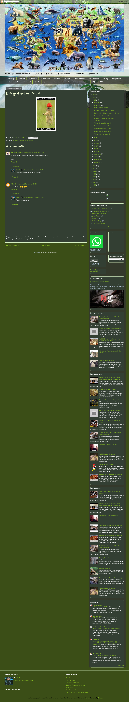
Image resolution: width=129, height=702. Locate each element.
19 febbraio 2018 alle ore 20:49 (33, 170)
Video (94, 82)
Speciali (66, 82)
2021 (94, 171)
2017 (94, 97)
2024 (94, 179)
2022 (94, 174)
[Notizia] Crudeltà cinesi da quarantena (111, 558)
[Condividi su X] (33, 138)
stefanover (97, 216)
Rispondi (14, 162)
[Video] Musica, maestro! (102, 134)
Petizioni (27, 82)
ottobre (96, 157)
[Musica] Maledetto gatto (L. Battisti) (110, 474)
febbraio (97, 105)
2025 (94, 182)
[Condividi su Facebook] (35, 138)
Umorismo (85, 82)
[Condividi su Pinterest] (37, 138)
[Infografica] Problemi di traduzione (105, 116)
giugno (96, 146)
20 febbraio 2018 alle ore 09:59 (27, 184)
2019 (94, 166)
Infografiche (116, 79)
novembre (97, 159)
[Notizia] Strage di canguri (107, 454)
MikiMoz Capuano (17, 152)
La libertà (95, 618)
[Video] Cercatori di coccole (102, 123)
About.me (69, 678)
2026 (94, 185)
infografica (16, 140)
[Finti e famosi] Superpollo (102, 131)
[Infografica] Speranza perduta (108, 444)
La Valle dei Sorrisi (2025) (100, 607)
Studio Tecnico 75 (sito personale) (77, 692)
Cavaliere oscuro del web (102, 209)
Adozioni (21, 79)
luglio (96, 148)
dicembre (97, 162)
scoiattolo (23, 140)
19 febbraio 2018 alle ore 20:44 (34, 152)
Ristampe (46, 82)
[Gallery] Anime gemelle (106, 360)
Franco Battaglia (99, 223)
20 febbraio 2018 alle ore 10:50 (33, 197)
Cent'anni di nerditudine (101, 627)
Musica (9, 82)
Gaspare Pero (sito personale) (75, 685)
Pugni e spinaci (71, 690)
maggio (96, 143)
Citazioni (57, 79)
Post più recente (12, 245)
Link (101, 82)
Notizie (17, 82)
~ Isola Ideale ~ (98, 605)
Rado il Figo (98, 221)
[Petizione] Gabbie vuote (99, 281)
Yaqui (6, 693)
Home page (11, 79)
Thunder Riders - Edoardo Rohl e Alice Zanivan (106, 628)
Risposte (16, 166)
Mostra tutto (121, 665)
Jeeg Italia (69, 687)
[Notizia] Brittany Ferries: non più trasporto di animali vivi (109, 340)
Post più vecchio (79, 245)
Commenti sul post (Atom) (49, 252)
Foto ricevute (94, 79)
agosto (96, 151)
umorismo (30, 140)
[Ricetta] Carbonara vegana (107, 389)
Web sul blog (97, 616)
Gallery (105, 79)
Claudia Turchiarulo (100, 211)
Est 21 (96, 218)
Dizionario (67, 79)
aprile (96, 140)
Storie (75, 82)
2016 (94, 94)
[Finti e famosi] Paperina (106, 464)
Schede (56, 82)
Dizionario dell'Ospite (72, 683)
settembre (97, 154)
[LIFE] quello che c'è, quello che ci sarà (104, 655)
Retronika (96, 639)
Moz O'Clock (97, 654)
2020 (94, 168)
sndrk (87, 698)
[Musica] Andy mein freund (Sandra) (110, 525)
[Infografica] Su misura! (101, 126)
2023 (94, 177)
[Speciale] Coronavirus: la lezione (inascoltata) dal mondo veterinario (110, 378)
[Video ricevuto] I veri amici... (103, 128)
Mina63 (13, 184)
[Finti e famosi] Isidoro (101, 107)
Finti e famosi (80, 79)
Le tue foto (32, 79)
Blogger (100, 698)
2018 (94, 100)
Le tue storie (45, 79)
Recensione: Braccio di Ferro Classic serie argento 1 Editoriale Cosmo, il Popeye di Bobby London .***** (106, 642)
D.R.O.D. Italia (70, 680)
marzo (96, 137)
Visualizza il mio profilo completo (24, 680)
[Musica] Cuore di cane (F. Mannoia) (110, 578)
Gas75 (18, 170)
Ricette (37, 82)
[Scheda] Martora (104, 568)
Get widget (107, 226)
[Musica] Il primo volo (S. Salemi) (104, 110)
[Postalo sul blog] (31, 138)
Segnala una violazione (95, 271)
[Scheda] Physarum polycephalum (110, 400)
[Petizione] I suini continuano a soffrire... (106, 113)
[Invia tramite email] (29, 138)
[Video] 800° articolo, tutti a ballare (110, 329)
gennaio (97, 102)
